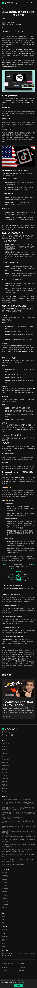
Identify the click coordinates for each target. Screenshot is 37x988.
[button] (29, 2)
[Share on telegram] (9, 735)
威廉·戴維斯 (11, 22)
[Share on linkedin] (6, 735)
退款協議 (21, 970)
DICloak (11, 474)
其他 (4, 699)
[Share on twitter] (3, 735)
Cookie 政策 (5, 970)
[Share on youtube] (12, 735)
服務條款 (4, 967)
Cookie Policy (22, 982)
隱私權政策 (22, 967)
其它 (9, 956)
